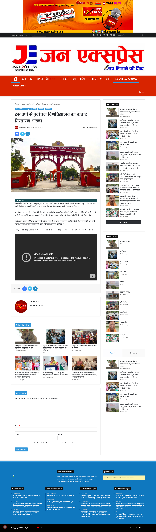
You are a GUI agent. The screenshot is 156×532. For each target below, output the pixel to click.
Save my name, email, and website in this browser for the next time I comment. (45, 443)
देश (74, 79)
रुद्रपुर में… (123, 334)
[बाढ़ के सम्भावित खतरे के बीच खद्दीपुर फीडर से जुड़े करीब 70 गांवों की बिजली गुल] (112, 155)
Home (18, 104)
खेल (31, 79)
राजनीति (93, 79)
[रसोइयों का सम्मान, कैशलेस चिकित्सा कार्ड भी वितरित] (84, 336)
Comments (133, 353)
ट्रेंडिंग (23, 79)
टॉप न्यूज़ (41, 109)
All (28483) (123, 222)
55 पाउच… (123, 271)
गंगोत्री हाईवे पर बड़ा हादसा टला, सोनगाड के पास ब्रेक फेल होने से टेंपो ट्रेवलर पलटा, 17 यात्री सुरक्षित (130, 187)
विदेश (82, 79)
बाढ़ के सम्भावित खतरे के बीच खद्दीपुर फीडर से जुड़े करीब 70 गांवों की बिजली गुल (130, 154)
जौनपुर (34, 109)
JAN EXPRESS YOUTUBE (125, 79)
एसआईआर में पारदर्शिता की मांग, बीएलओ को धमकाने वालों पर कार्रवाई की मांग (129, 133)
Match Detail (19, 86)
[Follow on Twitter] (27, 127)
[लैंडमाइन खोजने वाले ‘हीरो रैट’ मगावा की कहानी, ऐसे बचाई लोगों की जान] (27, 336)
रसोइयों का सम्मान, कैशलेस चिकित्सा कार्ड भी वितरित (84, 346)
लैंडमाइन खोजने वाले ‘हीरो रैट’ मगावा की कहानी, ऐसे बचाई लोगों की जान (26, 346)
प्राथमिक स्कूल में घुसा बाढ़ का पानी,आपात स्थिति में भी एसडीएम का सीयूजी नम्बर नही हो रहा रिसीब (130, 165)
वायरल (40, 79)
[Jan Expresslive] (78, 57)
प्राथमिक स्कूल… (125, 292)
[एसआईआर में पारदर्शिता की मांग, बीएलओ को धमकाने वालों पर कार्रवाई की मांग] (112, 134)
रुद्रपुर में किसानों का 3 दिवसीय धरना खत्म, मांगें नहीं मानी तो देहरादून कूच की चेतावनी (129, 212)
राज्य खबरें (64, 79)
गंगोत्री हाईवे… (124, 312)
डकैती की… (123, 302)
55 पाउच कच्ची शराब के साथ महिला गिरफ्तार (128, 143)
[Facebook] (17, 134)
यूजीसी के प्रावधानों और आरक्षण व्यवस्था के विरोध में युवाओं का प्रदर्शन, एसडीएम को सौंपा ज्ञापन (55, 347)
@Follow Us (108, 471)
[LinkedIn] (27, 134)
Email (17, 434)
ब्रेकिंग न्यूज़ (50, 79)
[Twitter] (22, 134)
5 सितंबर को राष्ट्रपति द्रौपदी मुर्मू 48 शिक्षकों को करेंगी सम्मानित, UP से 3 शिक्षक (55, 373)
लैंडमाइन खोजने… (125, 241)
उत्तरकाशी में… (124, 322)
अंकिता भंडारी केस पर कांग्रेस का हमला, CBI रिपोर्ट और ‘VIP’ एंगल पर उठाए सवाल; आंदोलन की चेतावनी (84, 374)
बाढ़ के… (123, 282)
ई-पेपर (108, 79)
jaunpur (28, 109)
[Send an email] (28, 127)
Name (17, 426)
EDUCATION (25, 104)
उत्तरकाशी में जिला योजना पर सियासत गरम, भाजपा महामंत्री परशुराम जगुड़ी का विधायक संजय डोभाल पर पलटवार (130, 200)
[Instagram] (42, 305)
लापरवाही (48, 109)
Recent (112, 353)
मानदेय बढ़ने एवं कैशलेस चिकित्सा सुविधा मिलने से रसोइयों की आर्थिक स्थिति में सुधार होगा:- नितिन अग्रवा (27, 374)
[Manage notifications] (5, 527)
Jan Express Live (44, 528)
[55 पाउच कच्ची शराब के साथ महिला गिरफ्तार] (112, 145)
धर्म (101, 79)
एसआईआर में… (124, 261)
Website (60, 434)
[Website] (31, 305)
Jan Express (22, 127)
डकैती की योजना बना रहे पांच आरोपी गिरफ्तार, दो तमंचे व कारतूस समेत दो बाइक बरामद (130, 176)
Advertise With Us (18, 35)
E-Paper (28, 35)
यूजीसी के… (123, 251)
